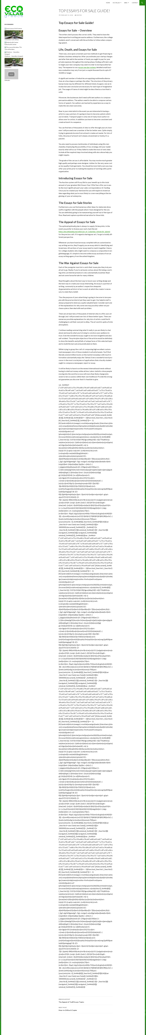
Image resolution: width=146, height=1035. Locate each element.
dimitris (79, 15)
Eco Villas (116, 2)
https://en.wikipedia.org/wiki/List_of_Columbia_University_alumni (84, 231)
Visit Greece (18, 28)
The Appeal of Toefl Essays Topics (71, 1000)
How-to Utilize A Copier (68, 1009)
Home (108, 2)
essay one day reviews (87, 67)
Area (125, 2)
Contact (135, 2)
